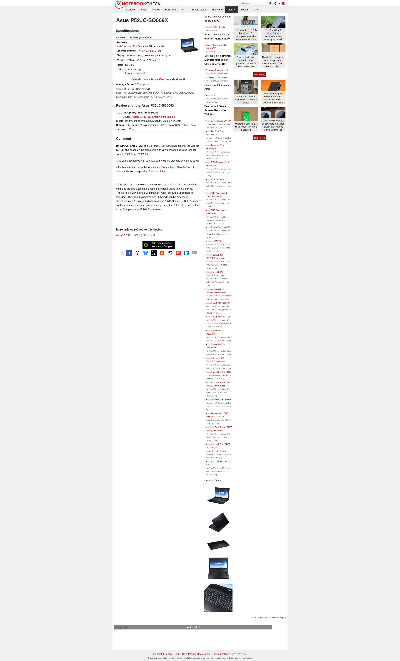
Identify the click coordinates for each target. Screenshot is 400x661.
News (144, 9)
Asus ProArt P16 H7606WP (218, 227)
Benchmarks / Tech (175, 9)
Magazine (217, 9)
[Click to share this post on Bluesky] (146, 253)
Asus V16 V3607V (214, 241)
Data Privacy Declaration (196, 654)
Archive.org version (164, 116)
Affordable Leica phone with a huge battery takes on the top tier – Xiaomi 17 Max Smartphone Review (273, 62)
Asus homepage (133, 69)
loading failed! (121, 627)
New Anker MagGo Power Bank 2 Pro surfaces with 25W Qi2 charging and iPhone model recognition (273, 98)
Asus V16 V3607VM (215, 179)
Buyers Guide (199, 9)
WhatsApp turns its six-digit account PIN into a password (246, 126)
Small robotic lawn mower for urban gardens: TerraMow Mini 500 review (246, 62)
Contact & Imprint (162, 654)
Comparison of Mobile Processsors (142, 209)
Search (245, 9)
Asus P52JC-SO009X (128, 235)
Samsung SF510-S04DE (217, 77)
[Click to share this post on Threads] (137, 253)
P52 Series (145, 37)
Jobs (256, 9)
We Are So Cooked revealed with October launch (246, 99)
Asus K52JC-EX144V (215, 26)
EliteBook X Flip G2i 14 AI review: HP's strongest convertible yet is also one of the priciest (246, 35)
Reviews (130, 9)
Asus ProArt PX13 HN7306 (218, 316)
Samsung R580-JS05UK (217, 70)
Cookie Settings (220, 654)
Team (177, 654)
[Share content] (122, 253)
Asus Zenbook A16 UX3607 (218, 120)
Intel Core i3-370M (126, 46)
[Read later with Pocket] (170, 253)
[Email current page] (195, 253)
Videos (156, 9)
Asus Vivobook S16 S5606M (219, 371)
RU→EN (148, 116)
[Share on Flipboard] (178, 253)
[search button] (271, 3)
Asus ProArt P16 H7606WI (218, 302)
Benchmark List (157, 171)
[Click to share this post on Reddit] (162, 253)
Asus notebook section (136, 73)
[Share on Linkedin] (187, 253)
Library (231, 9)
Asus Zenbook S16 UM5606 (218, 399)
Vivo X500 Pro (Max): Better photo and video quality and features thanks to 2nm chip (273, 125)
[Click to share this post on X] (154, 253)
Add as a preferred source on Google (162, 244)
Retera (135, 116)
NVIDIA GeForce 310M (149, 50)
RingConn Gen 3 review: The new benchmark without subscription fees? (273, 35)
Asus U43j (210, 95)
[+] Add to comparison (144, 79)
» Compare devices (171, 79)
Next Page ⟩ (259, 74)
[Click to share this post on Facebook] (129, 253)
